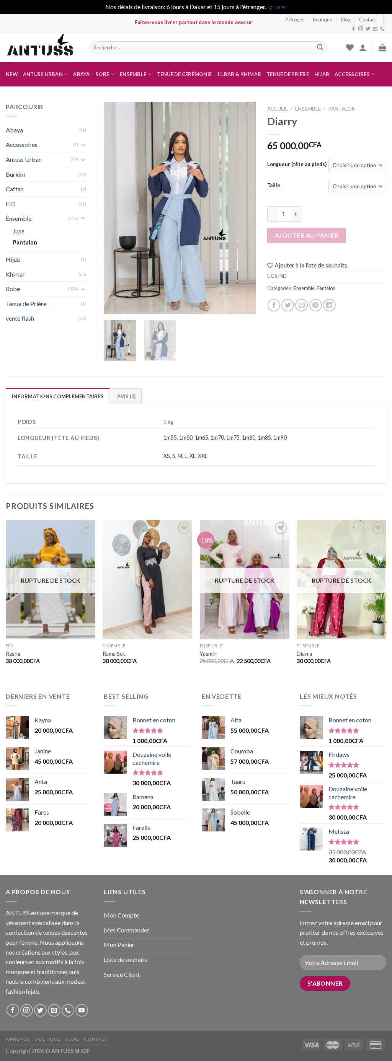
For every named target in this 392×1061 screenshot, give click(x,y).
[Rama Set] (147, 579)
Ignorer (277, 6)
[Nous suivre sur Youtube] (81, 1010)
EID (11, 203)
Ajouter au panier (306, 235)
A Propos (294, 19)
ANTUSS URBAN (43, 74)
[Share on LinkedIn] (329, 305)
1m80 (248, 437)
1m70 (217, 437)
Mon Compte (121, 915)
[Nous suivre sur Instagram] (360, 29)
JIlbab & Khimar (239, 74)
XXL (202, 456)
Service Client (122, 974)
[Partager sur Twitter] (287, 305)
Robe (102, 74)
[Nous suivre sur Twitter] (368, 29)
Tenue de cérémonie (184, 74)
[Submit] (320, 47)
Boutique (322, 19)
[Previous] (116, 208)
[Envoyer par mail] (301, 305)
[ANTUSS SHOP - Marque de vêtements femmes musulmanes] (42, 48)
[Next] (243, 208)
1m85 (264, 437)
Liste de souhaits (125, 959)
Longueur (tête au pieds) (297, 164)
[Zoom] (113, 304)
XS (166, 456)
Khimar (15, 274)
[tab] (58, 396)
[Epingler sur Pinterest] (315, 305)
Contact (367, 19)
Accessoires (352, 74)
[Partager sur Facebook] (274, 305)
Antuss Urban (24, 159)
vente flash (20, 318)
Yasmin (208, 653)
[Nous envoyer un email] (375, 29)
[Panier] (382, 47)
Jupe (18, 231)
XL (192, 456)
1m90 (280, 437)
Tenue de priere (287, 74)
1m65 (201, 437)
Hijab (321, 74)
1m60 (186, 437)
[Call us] (382, 29)
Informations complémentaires (58, 396)
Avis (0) (126, 396)
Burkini (15, 174)
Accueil (277, 109)
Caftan (15, 188)
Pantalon (342, 109)
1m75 (233, 437)
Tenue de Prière (26, 303)
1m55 (170, 437)
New (12, 74)
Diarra (304, 653)
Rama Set (114, 653)
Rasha (13, 653)
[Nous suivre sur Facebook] (353, 29)
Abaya (81, 74)
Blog (345, 19)
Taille (273, 185)
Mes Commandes (127, 930)
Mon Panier (119, 944)
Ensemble (133, 74)
